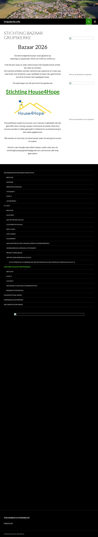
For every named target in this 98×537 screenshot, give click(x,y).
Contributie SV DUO (14, 224)
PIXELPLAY (8, 523)
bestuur (9, 210)
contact (10, 281)
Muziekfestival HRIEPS (13, 295)
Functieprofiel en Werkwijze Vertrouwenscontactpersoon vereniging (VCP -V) (42, 262)
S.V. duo (7, 206)
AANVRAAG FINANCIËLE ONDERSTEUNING (21, 286)
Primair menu (95, 22)
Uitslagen (10, 191)
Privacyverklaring (14, 253)
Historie (9, 182)
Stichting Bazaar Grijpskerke (17, 267)
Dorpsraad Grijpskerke (13, 300)
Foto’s (9, 196)
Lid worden (11, 201)
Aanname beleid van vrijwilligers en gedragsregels (27, 243)
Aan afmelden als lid (14, 220)
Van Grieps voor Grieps (13, 304)
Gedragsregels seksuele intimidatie (21, 248)
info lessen (11, 234)
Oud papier (10, 239)
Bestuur (9, 177)
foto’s (9, 276)
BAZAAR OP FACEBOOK (14, 290)
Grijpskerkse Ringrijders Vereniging (19, 173)
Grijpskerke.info (12, 21)
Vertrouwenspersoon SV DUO (18, 257)
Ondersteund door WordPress (14, 534)
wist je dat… (11, 229)
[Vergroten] (90, 40)
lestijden (10, 215)
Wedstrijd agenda (14, 187)
